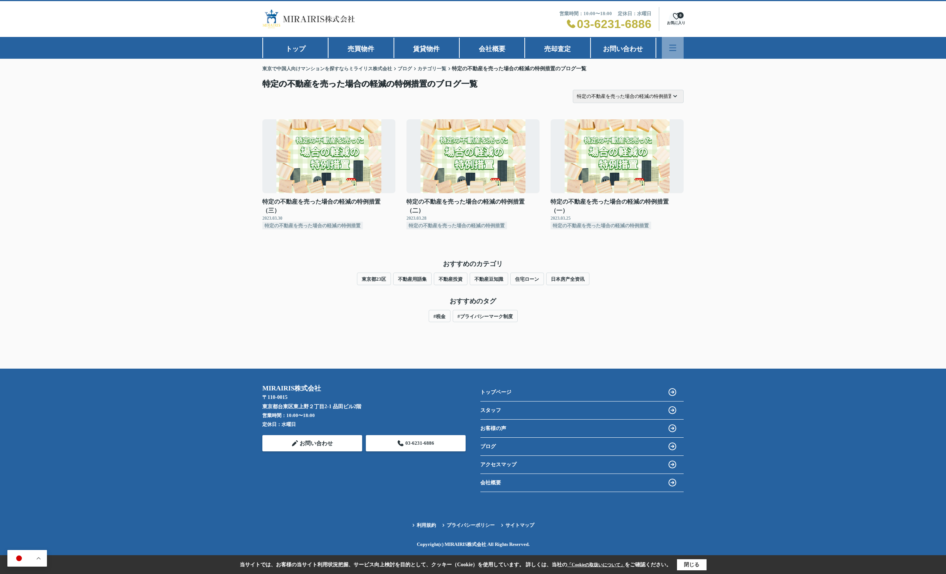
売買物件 (361, 48)
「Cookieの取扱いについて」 (596, 564)
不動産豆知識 (488, 279)
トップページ (495, 392)
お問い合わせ (623, 48)
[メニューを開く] (673, 48)
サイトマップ (520, 525)
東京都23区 (374, 279)
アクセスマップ (498, 464)
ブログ (488, 446)
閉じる (692, 564)
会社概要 (492, 48)
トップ (296, 48)
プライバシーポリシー (471, 525)
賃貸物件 (426, 48)
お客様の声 (493, 428)
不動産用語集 (412, 279)
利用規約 (426, 525)
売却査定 (557, 48)
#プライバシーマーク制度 (485, 316)
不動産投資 (451, 279)
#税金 (439, 316)
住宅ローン (527, 279)
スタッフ (490, 410)
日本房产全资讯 (568, 279)
